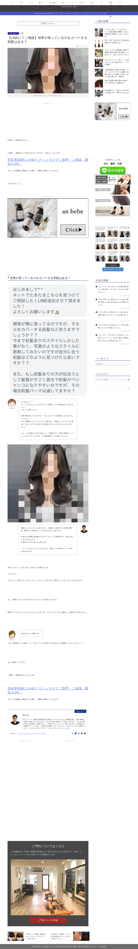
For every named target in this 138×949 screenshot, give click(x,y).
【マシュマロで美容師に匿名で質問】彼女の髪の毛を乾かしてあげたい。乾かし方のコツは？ (117, 52)
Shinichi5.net (69, 6)
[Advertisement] (48, 120)
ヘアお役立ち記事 (71, 3)
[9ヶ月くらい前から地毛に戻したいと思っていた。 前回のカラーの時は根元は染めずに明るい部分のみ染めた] (100, 256)
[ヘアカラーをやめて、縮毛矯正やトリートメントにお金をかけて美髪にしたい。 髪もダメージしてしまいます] (100, 231)
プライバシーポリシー (119, 3)
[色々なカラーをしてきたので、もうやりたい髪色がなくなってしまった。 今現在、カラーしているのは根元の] (100, 243)
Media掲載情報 (52, 3)
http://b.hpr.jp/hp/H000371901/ (32, 733)
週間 (112, 163)
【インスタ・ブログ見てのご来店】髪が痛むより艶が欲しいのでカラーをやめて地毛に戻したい (113, 289)
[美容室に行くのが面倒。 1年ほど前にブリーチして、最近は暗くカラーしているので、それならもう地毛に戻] (124, 243)
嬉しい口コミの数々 (41, 3)
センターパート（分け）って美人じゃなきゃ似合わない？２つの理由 (117, 62)
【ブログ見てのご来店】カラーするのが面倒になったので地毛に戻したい (113, 326)
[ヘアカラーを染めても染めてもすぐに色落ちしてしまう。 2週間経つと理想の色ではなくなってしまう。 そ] (112, 243)
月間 (119, 163)
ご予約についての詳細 (48, 920)
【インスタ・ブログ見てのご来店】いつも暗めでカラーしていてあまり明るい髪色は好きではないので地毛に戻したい (113, 337)
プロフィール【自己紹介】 (81, 3)
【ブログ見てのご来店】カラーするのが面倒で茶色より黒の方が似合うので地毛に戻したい (113, 302)
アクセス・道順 (92, 3)
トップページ (12, 3)
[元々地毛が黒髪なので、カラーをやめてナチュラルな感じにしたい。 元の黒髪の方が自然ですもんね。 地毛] (124, 256)
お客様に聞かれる (13, 33)
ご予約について (21, 3)
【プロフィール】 (63, 728)
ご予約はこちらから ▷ (48, 23)
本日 (106, 163)
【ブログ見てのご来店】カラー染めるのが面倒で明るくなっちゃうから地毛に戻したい (113, 314)
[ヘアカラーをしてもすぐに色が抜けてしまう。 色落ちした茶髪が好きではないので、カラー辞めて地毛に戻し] (124, 231)
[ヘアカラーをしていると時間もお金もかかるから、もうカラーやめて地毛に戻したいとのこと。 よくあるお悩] (112, 231)
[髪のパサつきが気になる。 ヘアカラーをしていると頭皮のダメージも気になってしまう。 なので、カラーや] (112, 256)
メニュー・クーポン (31, 3)
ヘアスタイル (101, 3)
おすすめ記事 (62, 3)
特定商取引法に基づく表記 (110, 3)
